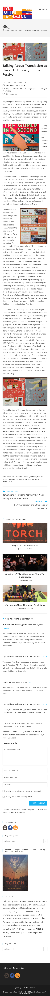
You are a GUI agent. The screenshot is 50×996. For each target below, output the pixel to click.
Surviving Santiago (28, 925)
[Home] (3, 30)
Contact (32, 988)
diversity (33, 477)
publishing (23, 922)
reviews (31, 922)
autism (30, 901)
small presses (16, 925)
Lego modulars (19, 912)
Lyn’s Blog (18, 988)
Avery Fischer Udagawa (15, 624)
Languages (31, 88)
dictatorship (17, 905)
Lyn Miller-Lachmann (15, 82)
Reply (6, 628)
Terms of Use (18, 968)
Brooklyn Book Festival (20, 477)
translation (7, 481)
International (18, 88)
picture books (33, 918)
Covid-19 (43, 901)
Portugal (43, 88)
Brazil (9, 477)
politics (43, 918)
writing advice (9, 932)
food (43, 905)
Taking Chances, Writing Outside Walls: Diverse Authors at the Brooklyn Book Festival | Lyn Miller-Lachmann (23, 735)
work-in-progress (28, 929)
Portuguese (20, 479)
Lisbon (27, 912)
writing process (23, 932)
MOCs (40, 915)
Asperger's (23, 901)
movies (15, 918)
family (39, 905)
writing (39, 928)
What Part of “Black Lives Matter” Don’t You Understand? (25, 575)
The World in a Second (30, 108)
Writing (8, 91)
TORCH (38, 925)
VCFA (19, 929)
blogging (37, 901)
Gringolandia (7, 908)
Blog (7, 88)
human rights (33, 908)
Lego (42, 908)
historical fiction (19, 908)
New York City (23, 918)
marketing (14, 915)
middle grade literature (27, 915)
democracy (7, 905)
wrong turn (35, 932)
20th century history (11, 901)
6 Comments (11, 94)
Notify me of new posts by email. (19, 796)
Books (26, 988)
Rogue (37, 922)
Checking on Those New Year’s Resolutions (25, 605)
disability (25, 905)
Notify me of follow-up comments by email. (23, 791)
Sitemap (7, 968)
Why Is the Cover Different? (25, 545)
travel (14, 929)
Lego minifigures (8, 912)
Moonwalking (7, 918)
